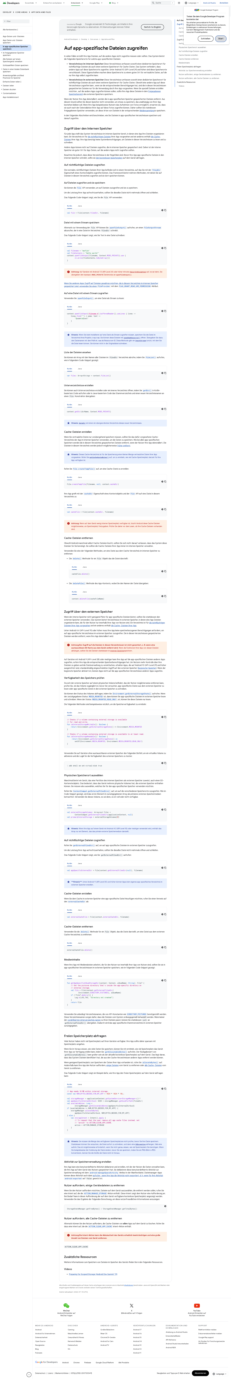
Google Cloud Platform (105, 1363)
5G (69, 1349)
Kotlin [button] (69, 206)
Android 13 (137, 1345)
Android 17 (137, 1330)
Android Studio (209, 3)
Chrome (76, 1363)
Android (38, 1330)
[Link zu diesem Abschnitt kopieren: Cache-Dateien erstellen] (94, 432)
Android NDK (171, 1347)
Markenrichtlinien (62, 1373)
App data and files (41, 12)
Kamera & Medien (74, 1341)
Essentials (29, 3)
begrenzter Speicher (147, 668)
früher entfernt (123, 446)
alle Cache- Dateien (153, 1065)
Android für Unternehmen (45, 1333)
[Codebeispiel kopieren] (165, 210)
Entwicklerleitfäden (173, 1336)
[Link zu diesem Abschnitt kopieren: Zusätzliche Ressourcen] (99, 1257)
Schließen (205, 39)
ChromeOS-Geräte (107, 1337)
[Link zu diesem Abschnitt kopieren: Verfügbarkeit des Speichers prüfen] (106, 678)
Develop (7, 12)
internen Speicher (117, 651)
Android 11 (137, 1353)
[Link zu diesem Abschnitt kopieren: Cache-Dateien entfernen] (95, 538)
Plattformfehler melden (207, 1330)
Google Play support (206, 1337)
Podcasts (38, 1353)
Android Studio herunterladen (177, 1344)
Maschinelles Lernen (75, 1333)
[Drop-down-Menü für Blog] (119, 3)
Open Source (40, 1341)
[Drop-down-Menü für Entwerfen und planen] (65, 3)
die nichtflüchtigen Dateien (99, 137)
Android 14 (137, 1341)
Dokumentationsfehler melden (210, 1333)
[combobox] (163, 3)
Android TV (104, 1345)
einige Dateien (112, 1065)
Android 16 (137, 1333)
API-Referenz (171, 1340)
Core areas (21, 12)
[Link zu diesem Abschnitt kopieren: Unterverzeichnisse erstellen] (95, 385)
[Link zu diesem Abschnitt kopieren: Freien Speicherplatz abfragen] (108, 1036)
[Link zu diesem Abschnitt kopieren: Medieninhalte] (82, 959)
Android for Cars (106, 1341)
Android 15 (137, 1337)
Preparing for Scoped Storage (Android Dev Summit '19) (93, 1274)
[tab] (69, 206)
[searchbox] (16, 21)
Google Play (95, 3)
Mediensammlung (147, 111)
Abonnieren (200, 1373)
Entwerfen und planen (52, 3)
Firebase (87, 1363)
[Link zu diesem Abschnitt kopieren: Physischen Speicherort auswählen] (105, 775)
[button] (15, 54)
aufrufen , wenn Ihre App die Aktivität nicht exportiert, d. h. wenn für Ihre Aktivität (128, 1175)
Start (220, 39)
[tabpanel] (115, 213)
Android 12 (137, 1349)
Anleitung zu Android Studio (176, 1332)
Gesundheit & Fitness (76, 1337)
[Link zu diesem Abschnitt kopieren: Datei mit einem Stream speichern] (101, 222)
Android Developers (71, 39)
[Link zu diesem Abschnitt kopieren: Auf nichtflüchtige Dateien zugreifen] (107, 165)
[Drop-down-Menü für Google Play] (103, 3)
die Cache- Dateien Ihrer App (123, 625)
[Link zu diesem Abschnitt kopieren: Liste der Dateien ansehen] (93, 352)
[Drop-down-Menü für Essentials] (37, 3)
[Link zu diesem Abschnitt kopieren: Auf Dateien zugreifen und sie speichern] (107, 183)
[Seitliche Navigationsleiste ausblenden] (29, 1374)
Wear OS (103, 1333)
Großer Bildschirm (107, 1330)
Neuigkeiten (40, 1345)
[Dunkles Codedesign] (162, 210)
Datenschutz (73, 1345)
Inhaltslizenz (128, 1285)
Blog (114, 3)
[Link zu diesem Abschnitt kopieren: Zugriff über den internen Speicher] (114, 128)
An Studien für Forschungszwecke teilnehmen (211, 1342)
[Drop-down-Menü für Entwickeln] (83, 3)
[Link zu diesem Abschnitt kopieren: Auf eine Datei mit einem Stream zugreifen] (110, 293)
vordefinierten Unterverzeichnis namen (84, 1020)
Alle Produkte (124, 1363)
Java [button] (80, 206)
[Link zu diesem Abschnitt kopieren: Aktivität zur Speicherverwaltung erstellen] (113, 1162)
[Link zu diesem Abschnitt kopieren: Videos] (74, 1269)
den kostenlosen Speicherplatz (109, 158)
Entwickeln (75, 3)
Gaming (71, 1330)
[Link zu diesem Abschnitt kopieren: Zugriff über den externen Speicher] (115, 612)
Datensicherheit (41, 1337)
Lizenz (50, 1373)
